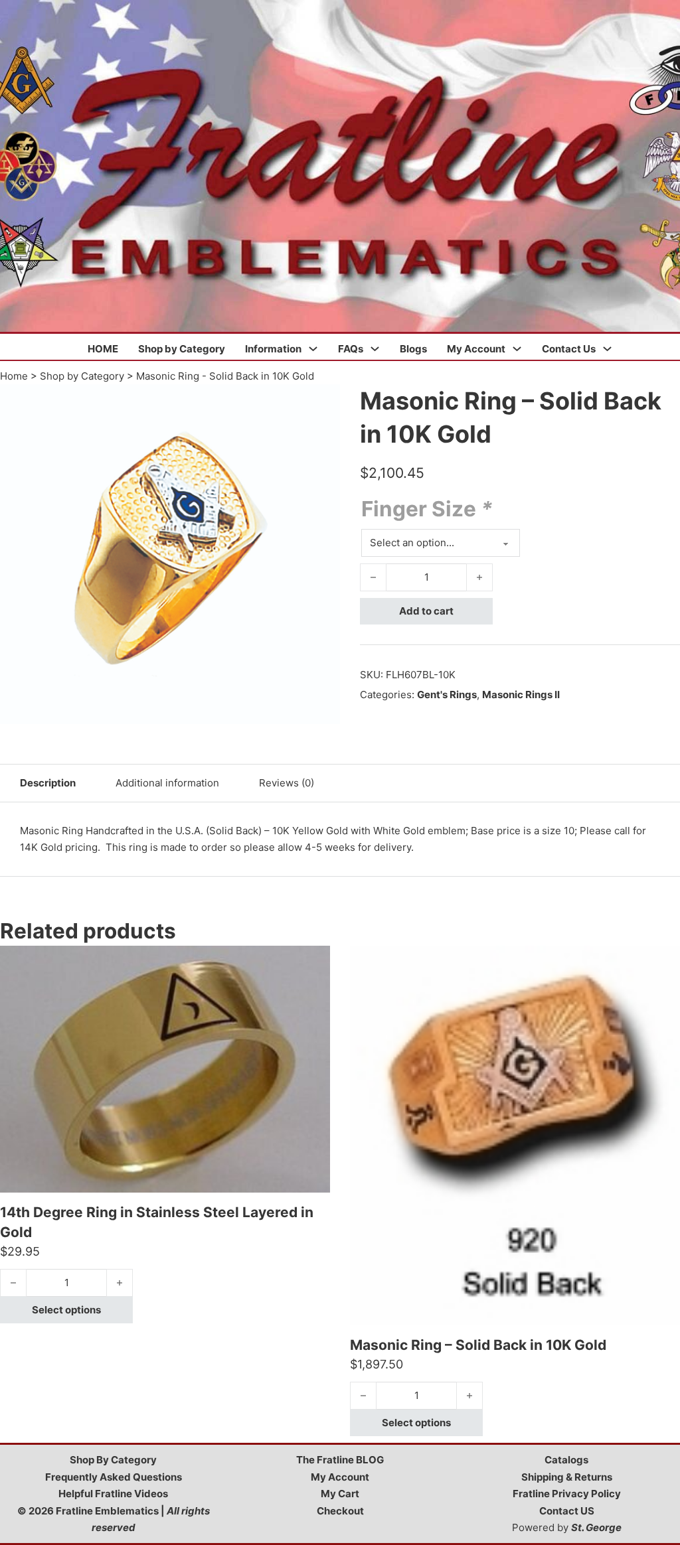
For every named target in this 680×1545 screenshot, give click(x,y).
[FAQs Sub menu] (375, 349)
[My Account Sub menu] (517, 349)
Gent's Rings (447, 694)
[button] (322, 402)
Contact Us (569, 348)
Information (273, 348)
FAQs (350, 348)
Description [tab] (48, 782)
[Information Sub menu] (313, 349)
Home (14, 376)
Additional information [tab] (167, 782)
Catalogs (566, 1459)
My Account (476, 348)
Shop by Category (181, 348)
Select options (66, 1309)
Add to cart (426, 611)
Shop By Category (113, 1459)
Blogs (413, 348)
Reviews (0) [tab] (286, 782)
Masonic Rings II (521, 694)
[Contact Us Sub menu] (607, 349)
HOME (103, 348)
